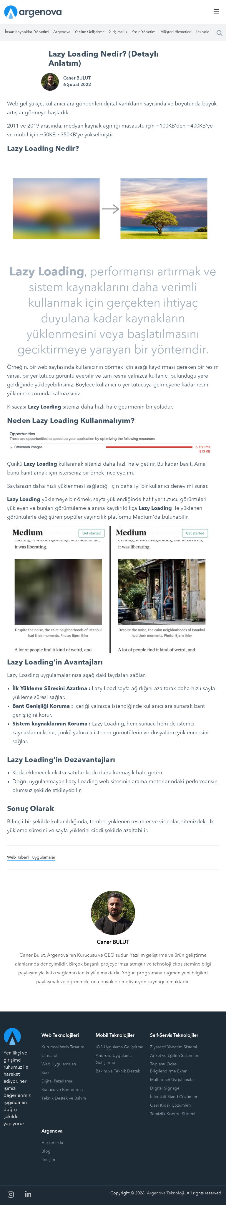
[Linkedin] (28, 1194)
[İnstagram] (11, 1194)
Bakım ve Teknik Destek (118, 1071)
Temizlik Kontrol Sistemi (172, 1114)
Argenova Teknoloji (165, 1193)
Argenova (61, 32)
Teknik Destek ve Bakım (63, 1098)
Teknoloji (203, 32)
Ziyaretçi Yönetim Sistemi (173, 1047)
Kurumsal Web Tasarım (62, 1047)
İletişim (48, 1160)
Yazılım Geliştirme (89, 32)
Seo (45, 1073)
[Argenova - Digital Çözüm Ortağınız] (33, 12)
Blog (46, 1151)
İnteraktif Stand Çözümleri (174, 1097)
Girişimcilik (118, 32)
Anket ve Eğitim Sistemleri (175, 1056)
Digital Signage (165, 1088)
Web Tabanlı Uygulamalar (31, 857)
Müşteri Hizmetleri (176, 32)
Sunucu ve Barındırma (62, 1090)
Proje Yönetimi (144, 32)
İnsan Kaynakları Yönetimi (27, 32)
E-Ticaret (49, 1056)
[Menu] (215, 12)
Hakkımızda (52, 1143)
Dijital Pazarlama (56, 1081)
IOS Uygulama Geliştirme (119, 1047)
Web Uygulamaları (58, 1064)
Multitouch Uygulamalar (172, 1080)
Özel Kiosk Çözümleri (170, 1105)
